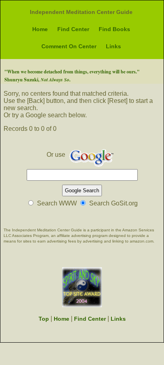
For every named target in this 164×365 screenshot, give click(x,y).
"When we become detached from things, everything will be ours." (72, 71)
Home (40, 29)
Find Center (73, 29)
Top (44, 319)
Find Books (114, 29)
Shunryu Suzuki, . (37, 79)
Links (113, 46)
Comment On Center (68, 46)
